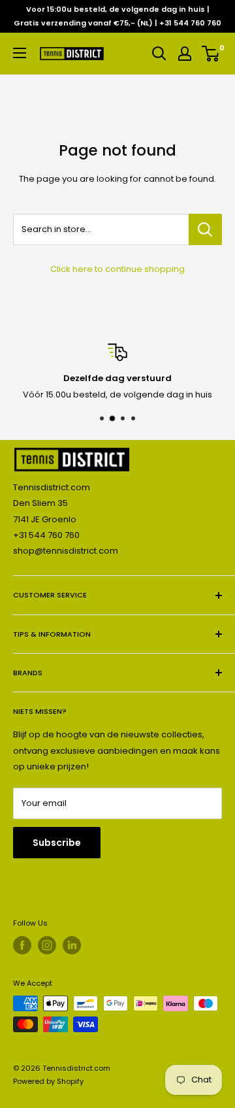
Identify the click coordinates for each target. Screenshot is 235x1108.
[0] (211, 53)
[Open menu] (19, 53)
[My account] (184, 53)
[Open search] (159, 53)
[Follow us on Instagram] (47, 945)
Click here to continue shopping (117, 269)
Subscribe (57, 842)
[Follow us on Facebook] (22, 945)
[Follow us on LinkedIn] (72, 945)
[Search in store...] (205, 229)
